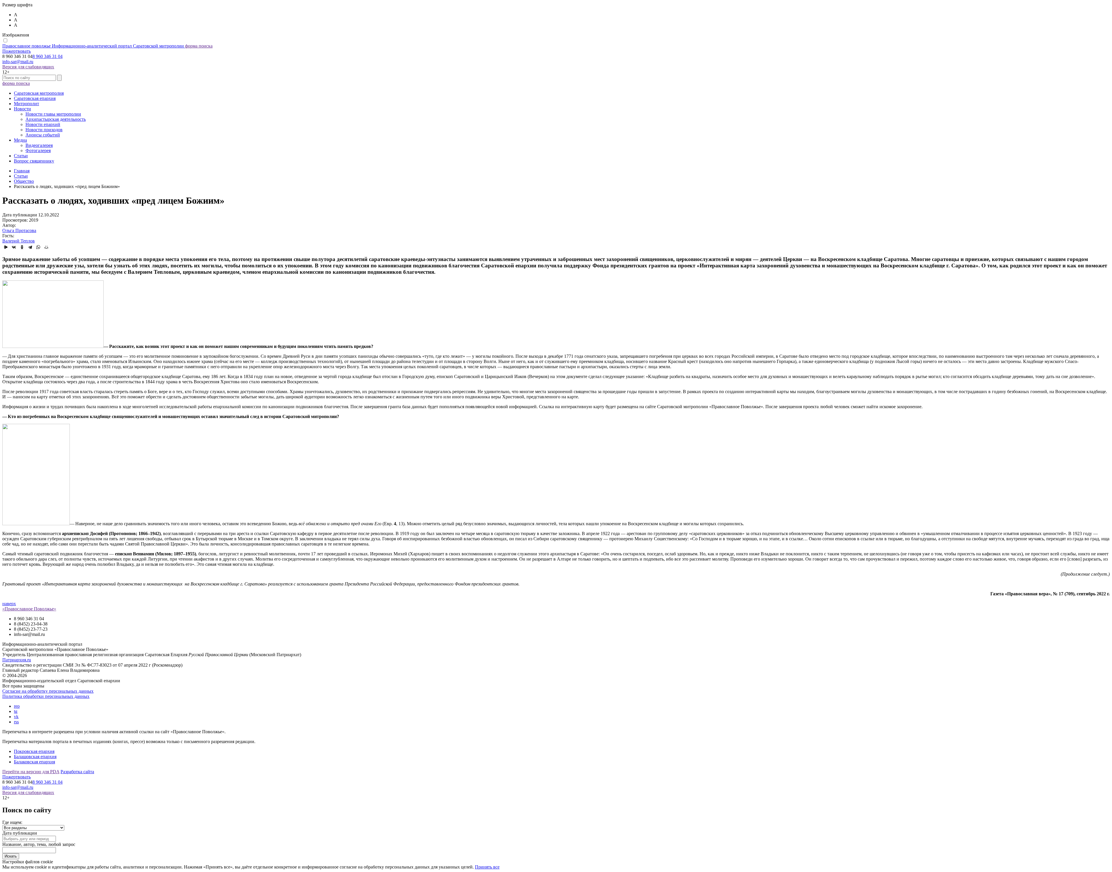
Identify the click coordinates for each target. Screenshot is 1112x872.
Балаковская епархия (34, 761)
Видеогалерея (39, 145)
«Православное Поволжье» (29, 608)
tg (15, 711)
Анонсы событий (42, 134)
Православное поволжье (93, 45)
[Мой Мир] (46, 247)
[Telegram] (30, 247)
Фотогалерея (38, 150)
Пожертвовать (16, 51)
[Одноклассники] (22, 247)
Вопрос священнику (34, 160)
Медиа (20, 140)
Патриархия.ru (16, 659)
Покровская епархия (34, 751)
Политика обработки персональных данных (45, 696)
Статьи (21, 155)
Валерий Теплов (18, 240)
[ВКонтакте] (13, 247)
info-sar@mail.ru (17, 61)
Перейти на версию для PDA (30, 771)
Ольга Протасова (19, 230)
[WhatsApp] (38, 247)
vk (16, 716)
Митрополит (26, 103)
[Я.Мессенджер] (5, 247)
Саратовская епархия (35, 98)
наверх (9, 603)
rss (16, 721)
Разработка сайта (77, 771)
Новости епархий (42, 124)
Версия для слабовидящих (28, 66)
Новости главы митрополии (53, 114)
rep (17, 706)
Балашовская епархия (35, 756)
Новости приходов (44, 129)
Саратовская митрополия (39, 93)
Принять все (487, 866)
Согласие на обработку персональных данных (48, 691)
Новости (22, 108)
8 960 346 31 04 (47, 56)
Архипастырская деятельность (55, 119)
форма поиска (199, 45)
